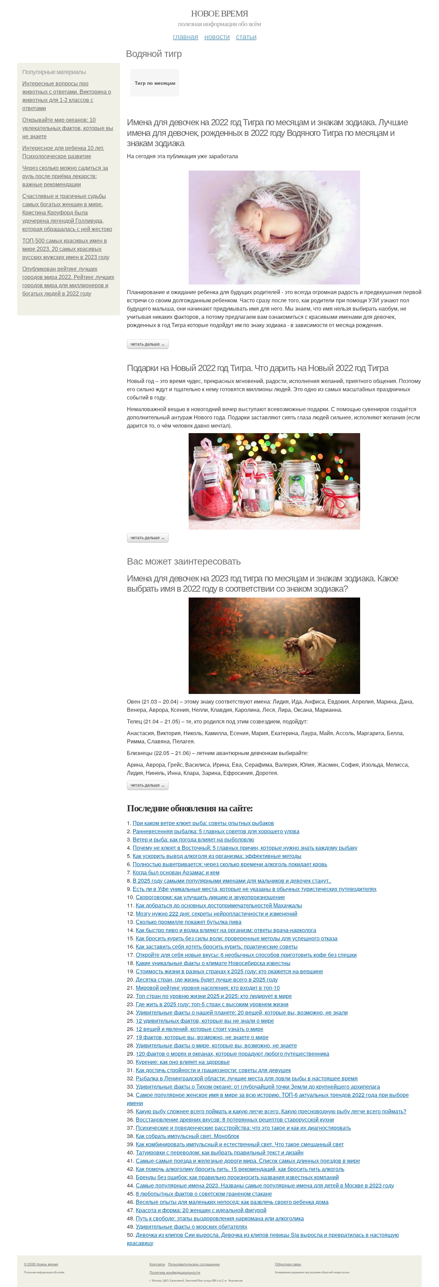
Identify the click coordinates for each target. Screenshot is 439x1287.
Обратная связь (288, 1264)
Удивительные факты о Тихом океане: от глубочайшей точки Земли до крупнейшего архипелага (258, 1086)
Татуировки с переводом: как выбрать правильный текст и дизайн (220, 1152)
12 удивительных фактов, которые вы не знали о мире (205, 1020)
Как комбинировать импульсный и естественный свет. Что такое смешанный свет (240, 1144)
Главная (185, 36)
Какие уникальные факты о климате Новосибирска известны (213, 963)
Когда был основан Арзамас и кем (176, 872)
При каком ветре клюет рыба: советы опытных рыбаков (203, 823)
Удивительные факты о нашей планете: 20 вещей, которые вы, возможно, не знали (242, 1012)
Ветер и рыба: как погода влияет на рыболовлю (193, 839)
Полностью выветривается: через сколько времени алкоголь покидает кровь (230, 864)
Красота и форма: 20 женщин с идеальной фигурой (201, 1210)
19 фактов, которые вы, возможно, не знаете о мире (202, 1037)
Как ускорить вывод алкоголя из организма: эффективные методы (217, 856)
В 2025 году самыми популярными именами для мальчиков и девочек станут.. (232, 880)
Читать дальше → (148, 344)
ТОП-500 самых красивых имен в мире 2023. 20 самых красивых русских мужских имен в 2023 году (65, 249)
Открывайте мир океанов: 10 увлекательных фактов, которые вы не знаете (67, 128)
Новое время (219, 13)
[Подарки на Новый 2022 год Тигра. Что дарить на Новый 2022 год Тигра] (274, 481)
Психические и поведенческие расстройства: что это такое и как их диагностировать (243, 1128)
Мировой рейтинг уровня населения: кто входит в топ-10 (208, 988)
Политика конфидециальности (175, 1272)
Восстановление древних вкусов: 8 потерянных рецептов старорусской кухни (235, 1119)
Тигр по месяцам (155, 82)
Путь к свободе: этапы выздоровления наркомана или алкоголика (220, 1218)
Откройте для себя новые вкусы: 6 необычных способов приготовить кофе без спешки (246, 955)
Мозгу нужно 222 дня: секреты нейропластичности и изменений (216, 913)
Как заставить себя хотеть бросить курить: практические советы (217, 946)
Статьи (246, 36)
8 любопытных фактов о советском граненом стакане (204, 1193)
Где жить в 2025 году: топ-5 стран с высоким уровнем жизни (212, 1004)
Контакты (157, 1264)
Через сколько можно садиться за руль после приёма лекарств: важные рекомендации (65, 176)
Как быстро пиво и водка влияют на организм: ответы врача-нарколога (226, 930)
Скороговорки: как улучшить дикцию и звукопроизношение (210, 897)
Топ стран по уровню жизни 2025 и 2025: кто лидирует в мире (214, 996)
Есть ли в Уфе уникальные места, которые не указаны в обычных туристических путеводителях (255, 889)
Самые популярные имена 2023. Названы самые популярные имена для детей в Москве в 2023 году (265, 1185)
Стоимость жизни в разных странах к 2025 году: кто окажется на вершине (229, 971)
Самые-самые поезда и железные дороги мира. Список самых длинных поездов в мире (248, 1160)
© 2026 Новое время (41, 1264)
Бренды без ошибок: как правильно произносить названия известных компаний (237, 1177)
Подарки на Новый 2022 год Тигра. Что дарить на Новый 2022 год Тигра (257, 368)
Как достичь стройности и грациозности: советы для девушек (213, 1070)
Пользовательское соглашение (194, 1264)
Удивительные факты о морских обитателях (191, 1226)
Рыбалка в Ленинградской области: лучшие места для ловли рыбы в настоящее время (247, 1078)
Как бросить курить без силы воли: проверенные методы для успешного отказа (236, 938)
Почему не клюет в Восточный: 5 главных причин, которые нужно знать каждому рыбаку (245, 847)
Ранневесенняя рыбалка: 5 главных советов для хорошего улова (216, 831)
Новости (217, 36)
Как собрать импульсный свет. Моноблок (187, 1136)
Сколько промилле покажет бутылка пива (188, 922)
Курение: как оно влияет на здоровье (183, 1062)
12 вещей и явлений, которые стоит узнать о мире (199, 1029)
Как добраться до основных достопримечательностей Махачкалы (219, 905)
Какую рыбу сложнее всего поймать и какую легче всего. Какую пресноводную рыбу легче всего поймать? (271, 1111)
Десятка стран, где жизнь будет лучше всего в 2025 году (207, 979)
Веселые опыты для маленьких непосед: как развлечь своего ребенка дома (232, 1202)
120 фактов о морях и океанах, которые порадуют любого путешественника (232, 1053)
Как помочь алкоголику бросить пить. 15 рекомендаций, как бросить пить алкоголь (240, 1169)
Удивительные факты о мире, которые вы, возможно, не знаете (216, 1045)
